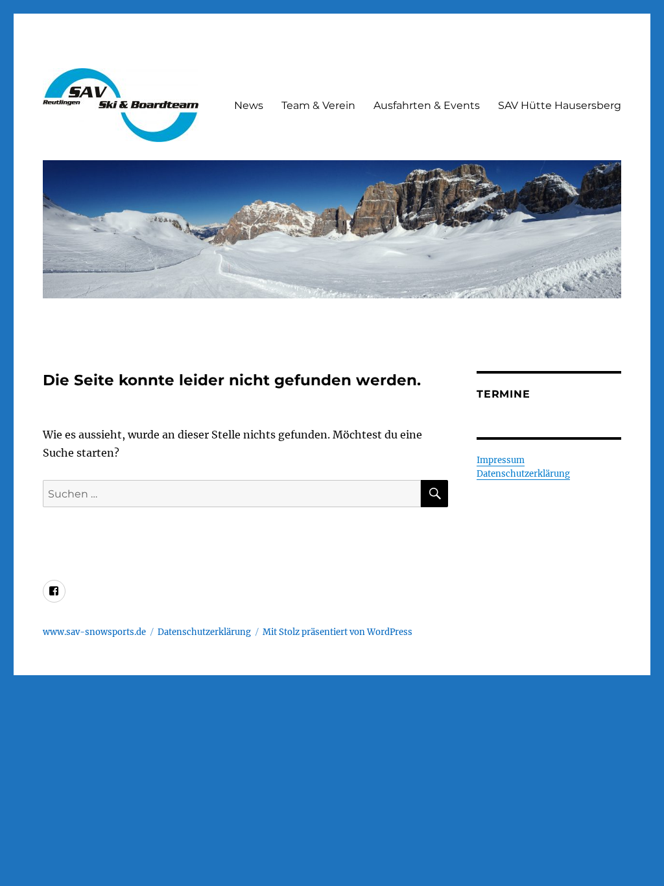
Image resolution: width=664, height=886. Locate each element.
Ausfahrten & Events (427, 105)
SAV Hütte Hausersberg (559, 105)
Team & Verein (318, 105)
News (248, 105)
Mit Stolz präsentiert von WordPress (337, 632)
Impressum (501, 460)
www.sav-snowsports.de (94, 632)
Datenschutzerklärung (523, 473)
